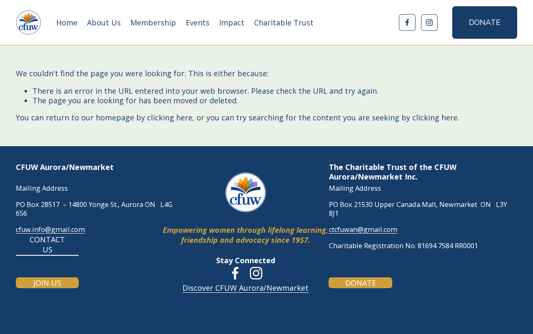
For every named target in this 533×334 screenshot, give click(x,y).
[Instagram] (429, 22)
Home (66, 22)
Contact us (47, 244)
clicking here (169, 117)
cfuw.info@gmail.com (50, 229)
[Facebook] (407, 22)
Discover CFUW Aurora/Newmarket (245, 288)
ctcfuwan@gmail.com (363, 229)
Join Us (47, 283)
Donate (360, 283)
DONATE (485, 22)
